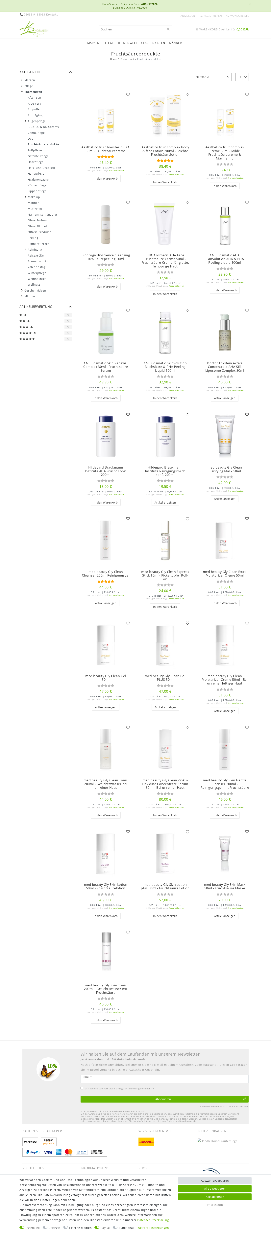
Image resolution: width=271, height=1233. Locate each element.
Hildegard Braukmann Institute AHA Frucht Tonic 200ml (106, 471)
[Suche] (168, 29)
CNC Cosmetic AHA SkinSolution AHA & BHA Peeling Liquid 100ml (225, 258)
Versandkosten (117, 170)
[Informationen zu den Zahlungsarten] (31, 1142)
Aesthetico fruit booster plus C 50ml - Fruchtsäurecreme (105, 149)
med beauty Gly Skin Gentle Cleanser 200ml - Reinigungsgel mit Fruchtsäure (225, 784)
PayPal (105, 1228)
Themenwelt (127, 43)
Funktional (126, 1228)
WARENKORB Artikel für (224, 29)
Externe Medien (80, 1228)
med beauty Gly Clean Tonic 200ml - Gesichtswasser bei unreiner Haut (106, 784)
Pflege (109, 43)
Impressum (215, 1205)
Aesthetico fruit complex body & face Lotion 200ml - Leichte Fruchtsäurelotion (165, 151)
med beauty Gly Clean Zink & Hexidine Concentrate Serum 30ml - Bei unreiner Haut (165, 784)
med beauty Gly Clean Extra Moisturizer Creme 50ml (225, 573)
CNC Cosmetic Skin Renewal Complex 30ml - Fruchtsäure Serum (105, 366)
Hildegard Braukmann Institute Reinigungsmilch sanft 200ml (165, 471)
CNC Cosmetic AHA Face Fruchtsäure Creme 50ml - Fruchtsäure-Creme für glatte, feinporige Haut (165, 260)
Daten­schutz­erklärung (153, 1220)
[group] (105, 116)
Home (113, 58)
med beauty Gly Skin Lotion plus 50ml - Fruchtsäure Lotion (165, 886)
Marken (93, 43)
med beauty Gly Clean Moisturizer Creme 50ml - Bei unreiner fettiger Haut (225, 679)
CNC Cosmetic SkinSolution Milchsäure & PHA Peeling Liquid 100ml (165, 366)
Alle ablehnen (215, 1197)
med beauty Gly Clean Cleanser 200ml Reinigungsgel (105, 573)
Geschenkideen (153, 43)
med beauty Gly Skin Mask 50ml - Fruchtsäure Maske (224, 886)
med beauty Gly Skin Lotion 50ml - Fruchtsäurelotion (105, 886)
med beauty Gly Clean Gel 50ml (105, 678)
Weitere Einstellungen (153, 1228)
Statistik (54, 1228)
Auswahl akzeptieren (215, 1180)
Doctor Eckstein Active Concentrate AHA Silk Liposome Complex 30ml (224, 366)
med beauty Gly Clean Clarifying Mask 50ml (225, 469)
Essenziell (33, 1228)
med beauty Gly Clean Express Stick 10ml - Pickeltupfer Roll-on (165, 575)
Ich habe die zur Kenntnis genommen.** (119, 1088)
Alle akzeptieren (215, 1188)
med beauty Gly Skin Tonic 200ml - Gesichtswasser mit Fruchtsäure (105, 989)
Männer (175, 43)
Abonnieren (163, 1099)
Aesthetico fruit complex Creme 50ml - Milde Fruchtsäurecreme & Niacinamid (224, 152)
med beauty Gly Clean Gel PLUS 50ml (165, 678)
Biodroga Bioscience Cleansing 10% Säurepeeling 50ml (106, 257)
